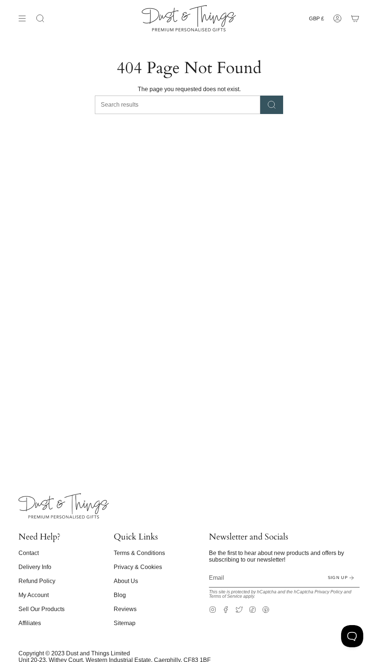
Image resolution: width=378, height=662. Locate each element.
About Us (126, 581)
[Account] (337, 18)
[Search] (271, 105)
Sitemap (124, 623)
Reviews (125, 609)
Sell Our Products (41, 609)
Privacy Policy (329, 591)
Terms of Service (225, 596)
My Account (33, 595)
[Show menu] (22, 18)
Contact (28, 553)
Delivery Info (34, 567)
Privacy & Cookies (138, 567)
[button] (40, 18)
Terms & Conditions (139, 553)
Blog (120, 595)
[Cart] (355, 18)
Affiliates (29, 623)
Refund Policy (36, 581)
